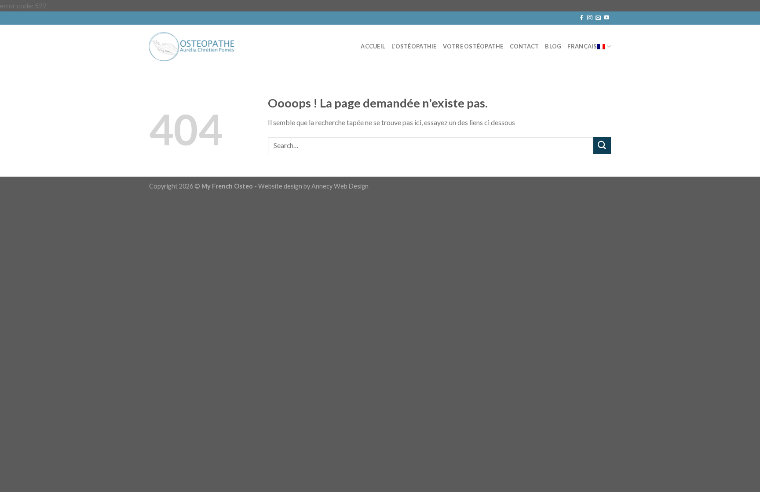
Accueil (373, 46)
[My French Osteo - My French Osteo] (193, 46)
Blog (553, 46)
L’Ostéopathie (413, 46)
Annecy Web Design (340, 186)
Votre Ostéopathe (473, 46)
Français (582, 46)
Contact (524, 46)
